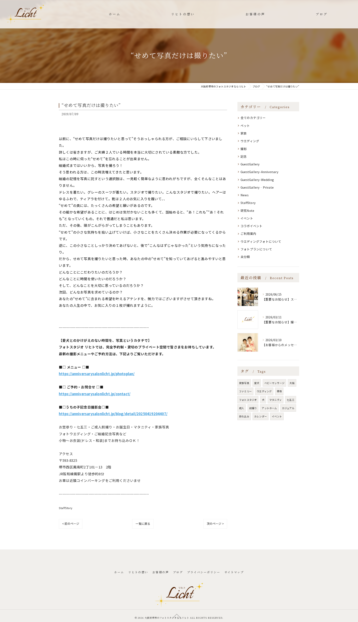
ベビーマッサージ (274, 383)
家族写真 (244, 383)
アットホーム (269, 408)
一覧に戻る (142, 523)
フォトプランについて (256, 249)
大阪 (291, 383)
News (245, 195)
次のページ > (215, 523)
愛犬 (256, 383)
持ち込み (244, 416)
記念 (244, 156)
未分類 (245, 257)
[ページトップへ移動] (177, 616)
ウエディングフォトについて (261, 241)
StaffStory (65, 508)
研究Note (247, 210)
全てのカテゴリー (253, 117)
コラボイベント (251, 226)
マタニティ (275, 399)
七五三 (290, 399)
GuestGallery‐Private (257, 187)
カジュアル (288, 408)
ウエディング (250, 141)
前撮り (253, 408)
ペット (245, 125)
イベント (247, 218)
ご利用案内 (248, 233)
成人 (241, 408)
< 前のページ (70, 523)
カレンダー (260, 416)
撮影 (244, 149)
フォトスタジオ (248, 399)
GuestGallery (250, 164)
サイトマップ (234, 572)
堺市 (279, 391)
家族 (244, 133)
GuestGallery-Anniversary (259, 172)
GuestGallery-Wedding (257, 179)
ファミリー (245, 391)
